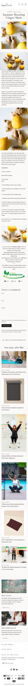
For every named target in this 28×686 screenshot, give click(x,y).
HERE (6, 265)
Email (3, 300)
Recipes (9, 11)
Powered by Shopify (20, 684)
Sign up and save (10, 655)
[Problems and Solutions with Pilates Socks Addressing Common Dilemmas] (14, 359)
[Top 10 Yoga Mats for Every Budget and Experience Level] (14, 523)
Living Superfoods (8, 252)
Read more (5, 638)
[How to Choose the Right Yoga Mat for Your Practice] (14, 391)
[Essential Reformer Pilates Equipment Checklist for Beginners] (14, 433)
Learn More (7, 645)
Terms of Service (14, 331)
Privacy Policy (5, 331)
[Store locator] (14, 586)
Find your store (6, 607)
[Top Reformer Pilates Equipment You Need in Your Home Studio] (14, 554)
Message (3, 307)
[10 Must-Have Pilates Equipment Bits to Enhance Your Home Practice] (14, 481)
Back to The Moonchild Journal (15, 340)
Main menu (7, 649)
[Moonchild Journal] (14, 618)
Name (3, 293)
